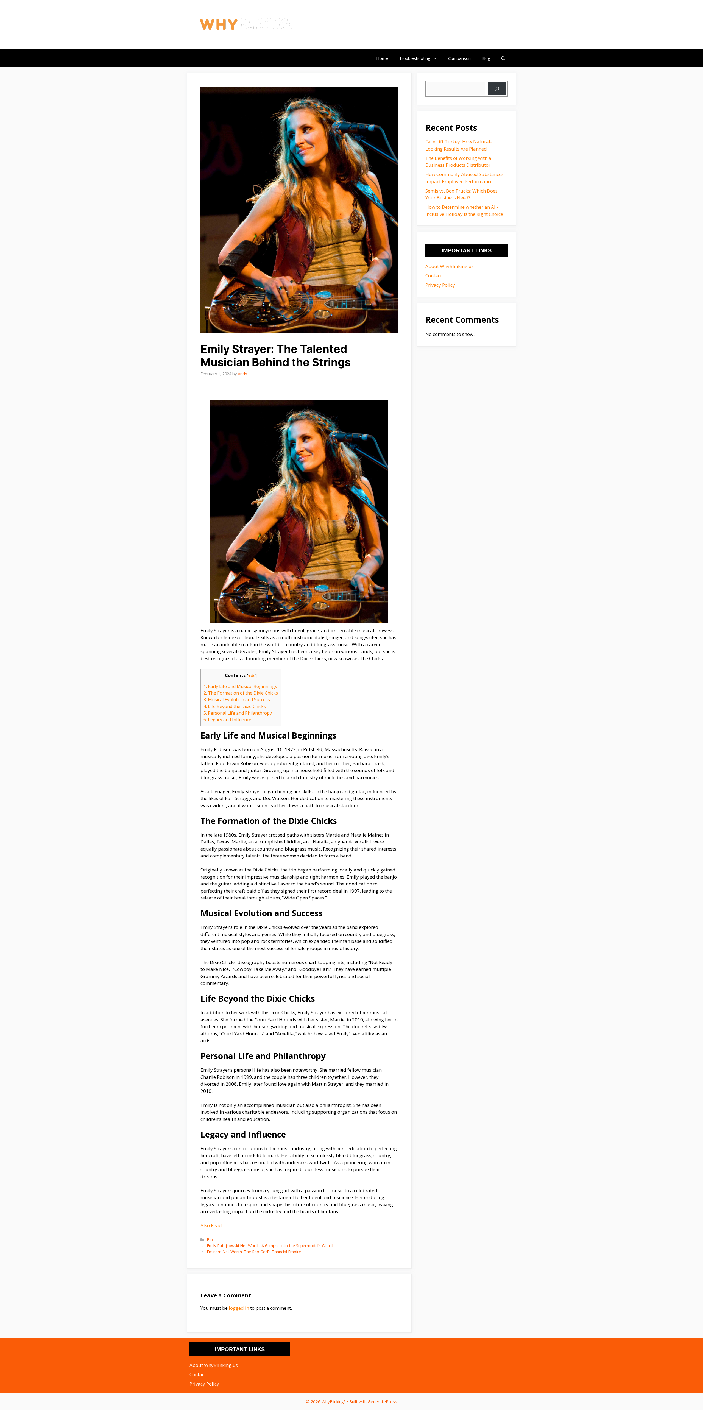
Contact (433, 275)
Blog (486, 58)
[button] (503, 58)
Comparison (459, 58)
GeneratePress (382, 1401)
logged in (239, 1308)
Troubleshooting (414, 58)
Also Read (211, 1225)
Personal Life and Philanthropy (237, 713)
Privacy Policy (440, 285)
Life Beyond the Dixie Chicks (234, 706)
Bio (210, 1239)
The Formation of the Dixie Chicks (240, 693)
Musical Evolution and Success (236, 699)
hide (251, 675)
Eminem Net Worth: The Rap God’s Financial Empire (254, 1251)
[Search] (497, 88)
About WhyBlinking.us (449, 266)
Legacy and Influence (227, 720)
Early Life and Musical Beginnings (240, 686)
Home (382, 58)
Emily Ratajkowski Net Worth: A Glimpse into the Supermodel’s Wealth (270, 1245)
